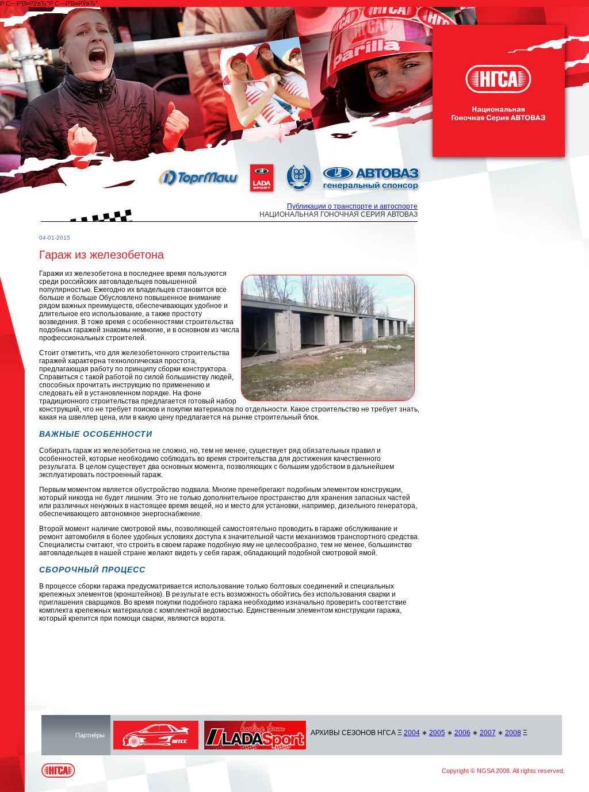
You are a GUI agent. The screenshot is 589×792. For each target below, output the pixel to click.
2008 (513, 733)
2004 (412, 733)
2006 (462, 733)
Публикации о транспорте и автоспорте (352, 206)
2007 (488, 733)
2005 (437, 733)
